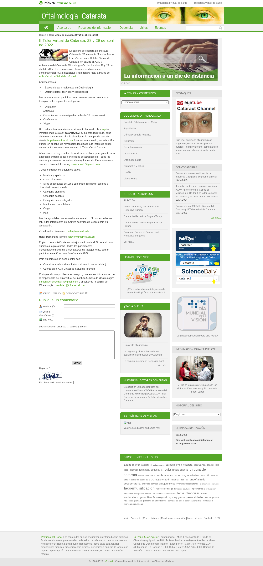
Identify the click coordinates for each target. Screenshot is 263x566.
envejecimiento (167, 483)
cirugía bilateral (180, 470)
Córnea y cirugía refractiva (137, 134)
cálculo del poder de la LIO (141, 480)
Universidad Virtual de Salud (172, 3)
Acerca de (64, 27)
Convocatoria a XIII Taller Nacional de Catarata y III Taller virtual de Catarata (195, 208)
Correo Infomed (151, 518)
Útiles (144, 27)
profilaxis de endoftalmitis (155, 501)
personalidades (195, 497)
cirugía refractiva (145, 475)
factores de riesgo (164, 489)
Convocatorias (75, 293)
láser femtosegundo (157, 497)
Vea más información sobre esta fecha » (198, 335)
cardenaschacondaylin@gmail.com (58, 281)
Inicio (126, 518)
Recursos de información (95, 27)
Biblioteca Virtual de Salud (208, 3)
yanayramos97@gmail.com (84, 164)
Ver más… (129, 242)
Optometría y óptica (134, 166)
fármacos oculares (182, 489)
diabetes (184, 480)
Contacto (208, 518)
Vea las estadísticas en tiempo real (142, 428)
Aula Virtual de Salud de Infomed (57, 76)
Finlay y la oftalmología (136, 345)
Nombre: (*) (49, 306)
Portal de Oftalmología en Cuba (140, 122)
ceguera (155, 469)
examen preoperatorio (209, 484)
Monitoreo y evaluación (173, 518)
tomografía (208, 501)
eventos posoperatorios (187, 484)
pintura (208, 497)
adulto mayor (132, 464)
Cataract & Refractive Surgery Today (143, 216)
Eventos (160, 27)
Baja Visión (130, 128)
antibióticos (146, 465)
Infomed (108, 561)
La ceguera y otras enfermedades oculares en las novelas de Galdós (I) (143, 353)
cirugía (166, 469)
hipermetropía (198, 489)
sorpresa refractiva (193, 501)
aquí (104, 129)
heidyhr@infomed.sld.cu (81, 236)
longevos (141, 497)
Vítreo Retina (130, 178)
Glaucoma (129, 141)
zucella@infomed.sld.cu (77, 231)
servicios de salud (176, 501)
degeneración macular (167, 480)
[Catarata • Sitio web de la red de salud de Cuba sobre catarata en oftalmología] (131, 15)
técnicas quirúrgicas (133, 504)
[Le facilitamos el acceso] (169, 60)
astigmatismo (159, 465)
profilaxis (138, 501)
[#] (86, 293)
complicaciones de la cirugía (171, 475)
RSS (217, 518)
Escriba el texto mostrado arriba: (56, 382)
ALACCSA (129, 200)
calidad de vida (174, 464)
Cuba (202, 475)
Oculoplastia (130, 153)
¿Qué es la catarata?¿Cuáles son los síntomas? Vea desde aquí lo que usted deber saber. (197, 388)
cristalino (194, 475)
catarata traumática (140, 470)
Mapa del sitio (194, 518)
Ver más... (163, 365)
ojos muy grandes (177, 497)
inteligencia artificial (142, 494)
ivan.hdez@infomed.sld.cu (70, 285)
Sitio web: (48, 319)
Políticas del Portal (51, 537)
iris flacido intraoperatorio (164, 493)
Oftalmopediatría (132, 160)
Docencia (126, 27)
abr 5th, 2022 (50, 293)
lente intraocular (188, 493)
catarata (187, 464)
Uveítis (127, 172)
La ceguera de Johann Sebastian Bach (144, 361)
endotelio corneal (150, 484)
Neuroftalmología (133, 147)
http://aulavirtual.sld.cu (60, 140)
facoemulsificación (139, 488)
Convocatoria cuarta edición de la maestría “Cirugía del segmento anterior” (197, 175)
